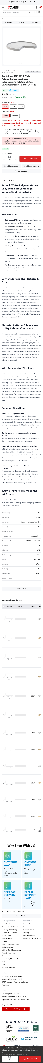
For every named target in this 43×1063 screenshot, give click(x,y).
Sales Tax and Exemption (10, 944)
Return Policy (6, 935)
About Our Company (8, 924)
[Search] (30, 12)
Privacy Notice (6, 956)
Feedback (9, 22)
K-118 (32, 829)
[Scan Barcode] (39, 12)
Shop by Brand (28, 924)
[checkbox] (15, 171)
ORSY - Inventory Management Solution (15, 982)
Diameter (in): (8, 102)
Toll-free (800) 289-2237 (10, 994)
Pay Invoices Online (8, 967)
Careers (4, 941)
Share (23, 22)
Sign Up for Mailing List (14, 1009)
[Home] (13, 7)
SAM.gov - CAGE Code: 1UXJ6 (12, 976)
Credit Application (8, 947)
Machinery (5, 985)
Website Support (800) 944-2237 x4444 (16, 997)
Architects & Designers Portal (12, 979)
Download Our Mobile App (32, 938)
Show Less (20, 589)
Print (36, 22)
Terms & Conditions (8, 953)
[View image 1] (21, 46)
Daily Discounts (28, 930)
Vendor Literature (29, 935)
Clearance (26, 927)
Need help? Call (13, 911)
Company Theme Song (9, 930)
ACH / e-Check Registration (11, 950)
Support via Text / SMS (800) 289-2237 (15, 999)
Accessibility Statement (10, 959)
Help (3, 962)
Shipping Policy (7, 938)
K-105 (32, 696)
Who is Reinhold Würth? (10, 927)
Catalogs (26, 933)
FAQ (3, 965)
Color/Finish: (8, 111)
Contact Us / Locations (9, 933)
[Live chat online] (38, 1044)
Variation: (21, 123)
